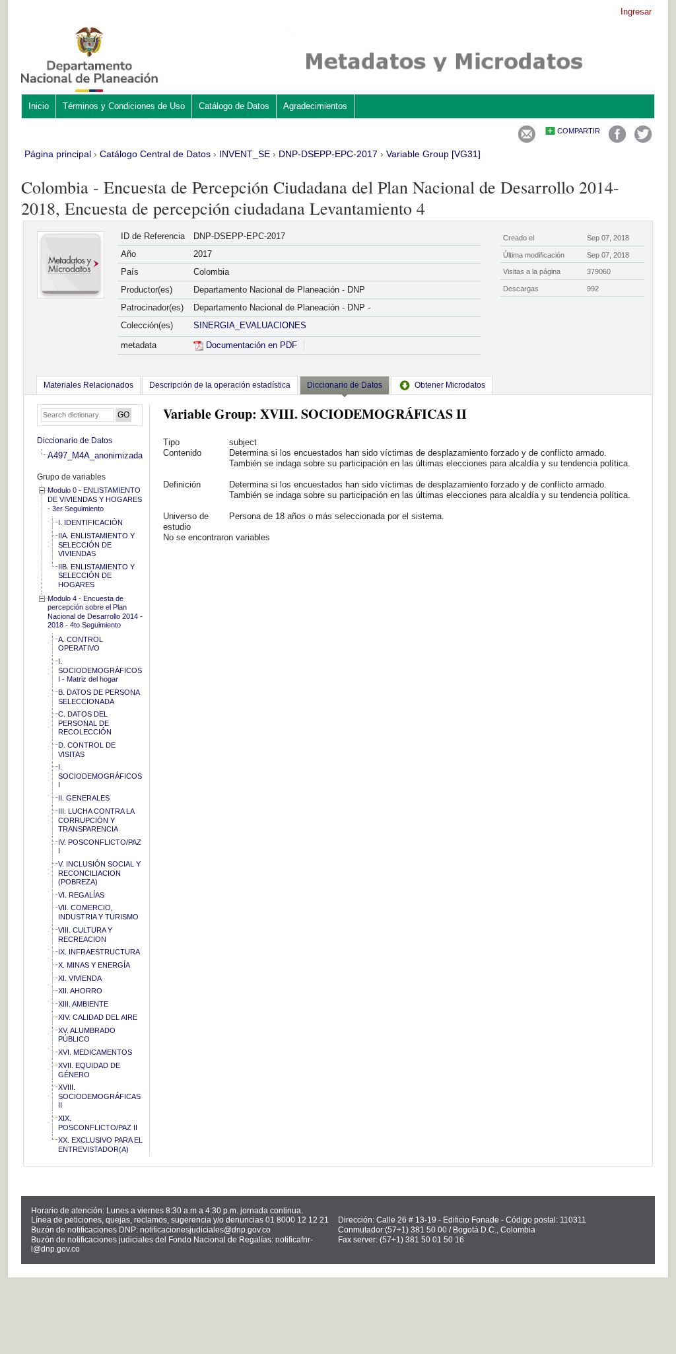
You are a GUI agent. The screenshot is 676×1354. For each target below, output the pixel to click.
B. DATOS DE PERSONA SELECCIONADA (98, 696)
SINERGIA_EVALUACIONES (249, 325)
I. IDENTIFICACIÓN (90, 522)
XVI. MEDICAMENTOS (95, 1052)
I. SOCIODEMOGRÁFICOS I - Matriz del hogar (100, 670)
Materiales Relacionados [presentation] (88, 385)
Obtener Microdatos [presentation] (450, 385)
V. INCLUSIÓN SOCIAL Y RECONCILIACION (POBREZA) (99, 873)
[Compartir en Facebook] (617, 140)
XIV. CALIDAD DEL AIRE (97, 1017)
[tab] (88, 385)
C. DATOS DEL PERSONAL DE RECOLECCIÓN (85, 723)
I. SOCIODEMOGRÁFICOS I (100, 776)
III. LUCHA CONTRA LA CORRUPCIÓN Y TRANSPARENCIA (96, 820)
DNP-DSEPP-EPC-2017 (328, 154)
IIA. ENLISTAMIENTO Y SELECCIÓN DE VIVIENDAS (96, 544)
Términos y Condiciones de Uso (124, 106)
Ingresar (636, 12)
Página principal (57, 154)
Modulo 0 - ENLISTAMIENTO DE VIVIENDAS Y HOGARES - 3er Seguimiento (95, 499)
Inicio (38, 106)
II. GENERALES (84, 798)
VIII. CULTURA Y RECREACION (85, 934)
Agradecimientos (315, 106)
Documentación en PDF (250, 345)
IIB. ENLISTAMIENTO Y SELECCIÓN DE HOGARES (96, 575)
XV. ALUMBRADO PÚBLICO (87, 1035)
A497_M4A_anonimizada (95, 455)
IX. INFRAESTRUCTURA (99, 952)
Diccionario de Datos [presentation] (344, 385)
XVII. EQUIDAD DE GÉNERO (89, 1070)
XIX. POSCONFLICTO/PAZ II (97, 1122)
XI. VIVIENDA (80, 978)
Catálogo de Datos (234, 106)
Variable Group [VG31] (433, 154)
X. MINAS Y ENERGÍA (94, 965)
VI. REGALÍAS (81, 895)
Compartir (578, 131)
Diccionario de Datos (74, 440)
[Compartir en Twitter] (643, 140)
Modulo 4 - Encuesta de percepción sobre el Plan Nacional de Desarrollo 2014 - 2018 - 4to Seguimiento (95, 611)
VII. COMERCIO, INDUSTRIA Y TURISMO (98, 912)
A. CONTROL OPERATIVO (80, 644)
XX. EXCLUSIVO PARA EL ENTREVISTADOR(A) (100, 1144)
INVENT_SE (244, 154)
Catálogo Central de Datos (155, 154)
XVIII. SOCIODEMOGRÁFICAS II (99, 1096)
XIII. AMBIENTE (83, 1004)
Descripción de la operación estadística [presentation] (219, 385)
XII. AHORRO (80, 991)
